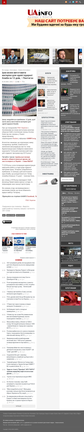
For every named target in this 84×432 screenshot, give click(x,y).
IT (62, 413)
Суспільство (26, 413)
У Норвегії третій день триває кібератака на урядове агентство (70, 232)
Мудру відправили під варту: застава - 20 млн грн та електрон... (12, 61)
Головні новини (12, 413)
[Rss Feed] (66, 2)
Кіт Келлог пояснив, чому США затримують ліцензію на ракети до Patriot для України (21, 384)
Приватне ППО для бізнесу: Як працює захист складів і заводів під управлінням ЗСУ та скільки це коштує (70, 110)
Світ (37, 413)
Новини (18, 260)
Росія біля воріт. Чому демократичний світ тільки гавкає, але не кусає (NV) (49, 163)
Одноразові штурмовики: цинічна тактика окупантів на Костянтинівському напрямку (47, 81)
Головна (5, 413)
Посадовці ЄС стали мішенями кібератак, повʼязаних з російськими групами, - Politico (70, 80)
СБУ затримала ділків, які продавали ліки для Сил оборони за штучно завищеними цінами (21, 265)
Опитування (70, 122)
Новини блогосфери (24, 70)
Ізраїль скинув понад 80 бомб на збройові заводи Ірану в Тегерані (19, 250)
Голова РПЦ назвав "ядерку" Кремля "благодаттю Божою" (6, 251)
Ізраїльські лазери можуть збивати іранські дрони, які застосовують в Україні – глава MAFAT (17, 159)
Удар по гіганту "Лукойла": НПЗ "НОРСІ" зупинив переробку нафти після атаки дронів (21, 371)
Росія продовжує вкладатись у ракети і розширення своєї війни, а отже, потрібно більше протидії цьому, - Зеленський (21, 284)
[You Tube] (76, 2)
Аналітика (70, 71)
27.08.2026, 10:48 (46, 160)
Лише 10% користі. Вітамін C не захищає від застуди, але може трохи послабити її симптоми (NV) (49, 145)
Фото (70, 243)
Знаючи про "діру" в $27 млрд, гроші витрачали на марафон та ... (37, 61)
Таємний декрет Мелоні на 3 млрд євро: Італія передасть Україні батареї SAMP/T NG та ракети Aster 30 (21, 364)
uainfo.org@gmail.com (26, 424)
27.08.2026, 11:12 (46, 140)
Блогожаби (70, 288)
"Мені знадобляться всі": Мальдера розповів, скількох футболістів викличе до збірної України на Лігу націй (21, 391)
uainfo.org (22, 422)
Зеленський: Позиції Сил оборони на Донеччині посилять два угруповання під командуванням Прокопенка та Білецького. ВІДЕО (71, 281)
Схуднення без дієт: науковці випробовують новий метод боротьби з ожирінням (20, 357)
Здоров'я (66, 413)
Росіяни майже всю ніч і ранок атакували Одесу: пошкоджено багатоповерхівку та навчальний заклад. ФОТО (20, 333)
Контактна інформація (14, 424)
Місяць (70, 193)
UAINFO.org (31, 138)
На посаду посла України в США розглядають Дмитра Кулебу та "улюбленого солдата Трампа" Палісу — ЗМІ (70, 200)
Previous (3, 57)
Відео (70, 266)
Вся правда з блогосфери (9, 70)
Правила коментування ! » (27, 258)
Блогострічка (48, 117)
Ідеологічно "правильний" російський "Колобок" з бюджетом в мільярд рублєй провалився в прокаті (47, 105)
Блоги (48, 73)
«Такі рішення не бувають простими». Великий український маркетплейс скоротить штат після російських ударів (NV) (49, 135)
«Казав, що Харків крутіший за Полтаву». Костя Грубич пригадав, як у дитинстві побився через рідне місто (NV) (48, 155)
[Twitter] (73, 2)
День (64, 193)
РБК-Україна (22, 128)
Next (81, 57)
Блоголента (17, 415)
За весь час (77, 193)
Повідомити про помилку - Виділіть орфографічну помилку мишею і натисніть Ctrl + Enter (18, 209)
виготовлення (20, 215)
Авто (59, 413)
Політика (19, 413)
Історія (51, 413)
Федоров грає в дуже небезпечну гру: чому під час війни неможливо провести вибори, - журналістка (71, 94)
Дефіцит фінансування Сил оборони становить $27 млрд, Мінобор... (62, 61)
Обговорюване (70, 186)
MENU (4, 2)
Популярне (71, 189)
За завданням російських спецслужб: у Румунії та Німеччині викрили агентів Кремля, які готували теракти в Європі (20, 398)
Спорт (71, 413)
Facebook (30, 196)
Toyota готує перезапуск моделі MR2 (19, 377)
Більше (18, 406)
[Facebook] (69, 2)
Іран (4, 215)
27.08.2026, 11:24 (46, 129)
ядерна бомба (11, 215)
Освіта (55, 413)
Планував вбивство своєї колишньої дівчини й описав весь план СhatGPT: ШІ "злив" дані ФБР (20, 350)
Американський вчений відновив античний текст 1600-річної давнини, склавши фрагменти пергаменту (19, 340)
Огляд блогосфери (8, 415)
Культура (42, 413)
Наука (46, 413)
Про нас (5, 424)
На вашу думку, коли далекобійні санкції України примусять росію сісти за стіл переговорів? (70, 128)
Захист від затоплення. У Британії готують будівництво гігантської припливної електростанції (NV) (49, 124)
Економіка (32, 413)
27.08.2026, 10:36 (46, 167)
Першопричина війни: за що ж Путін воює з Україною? (52, 92)
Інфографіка (48, 174)
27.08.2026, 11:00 (46, 149)
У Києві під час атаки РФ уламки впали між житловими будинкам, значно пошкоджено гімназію (20, 316)
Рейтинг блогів (24, 415)
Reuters (15, 138)
